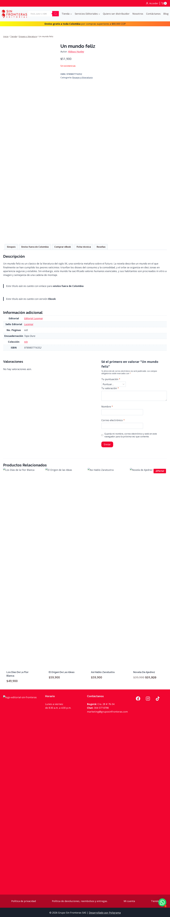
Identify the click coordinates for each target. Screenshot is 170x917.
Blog (166, 13)
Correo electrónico (113, 420)
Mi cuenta (129, 901)
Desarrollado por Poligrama (105, 912)
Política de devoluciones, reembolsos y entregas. (80, 901)
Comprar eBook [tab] (62, 246)
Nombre (107, 406)
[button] (162, 902)
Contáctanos (153, 13)
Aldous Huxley (76, 51)
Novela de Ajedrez (144, 672)
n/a (26, 341)
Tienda (155, 901)
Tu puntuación (110, 379)
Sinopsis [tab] (11, 246)
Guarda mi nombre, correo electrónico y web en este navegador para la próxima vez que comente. (130, 435)
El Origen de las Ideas (62, 672)
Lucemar (28, 324)
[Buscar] (55, 13)
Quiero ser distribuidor (116, 13)
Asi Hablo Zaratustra (103, 672)
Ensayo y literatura (82, 77)
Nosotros (137, 13)
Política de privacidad (23, 901)
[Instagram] (147, 698)
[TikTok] (157, 698)
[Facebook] (138, 698)
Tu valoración (110, 388)
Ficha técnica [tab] (84, 246)
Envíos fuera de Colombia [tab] (35, 246)
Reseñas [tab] (101, 246)
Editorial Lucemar (33, 318)
